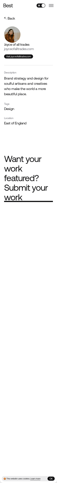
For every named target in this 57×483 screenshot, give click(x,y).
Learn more (35, 478)
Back (11, 18)
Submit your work (26, 192)
